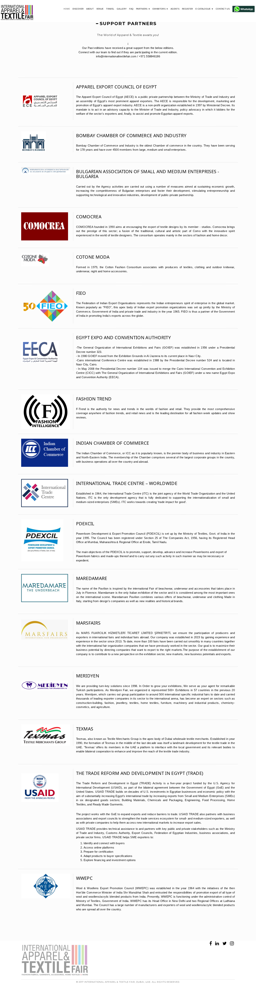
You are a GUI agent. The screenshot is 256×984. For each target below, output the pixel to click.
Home (67, 9)
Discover (78, 9)
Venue (100, 9)
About (90, 9)
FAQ (131, 9)
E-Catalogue (203, 9)
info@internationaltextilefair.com (116, 56)
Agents (175, 9)
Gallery (122, 9)
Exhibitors (159, 9)
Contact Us (223, 9)
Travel (110, 9)
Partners (142, 9)
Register (187, 9)
